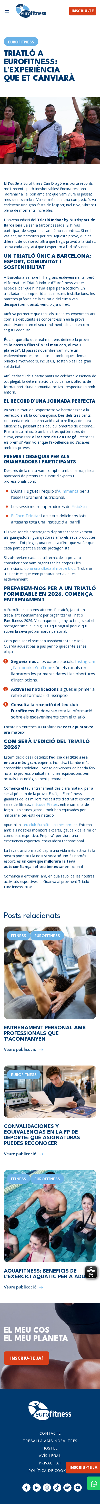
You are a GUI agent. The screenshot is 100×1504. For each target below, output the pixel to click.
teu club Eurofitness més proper (49, 824)
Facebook (22, 667)
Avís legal (50, 1455)
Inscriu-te (83, 11)
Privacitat (50, 1463)
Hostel (50, 1448)
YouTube (43, 667)
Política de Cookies (50, 1470)
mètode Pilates (45, 804)
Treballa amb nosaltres (50, 1440)
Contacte (50, 1433)
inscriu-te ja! (26, 1358)
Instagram (85, 661)
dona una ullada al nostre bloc (49, 568)
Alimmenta (68, 491)
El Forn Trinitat (25, 516)
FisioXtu (79, 506)
